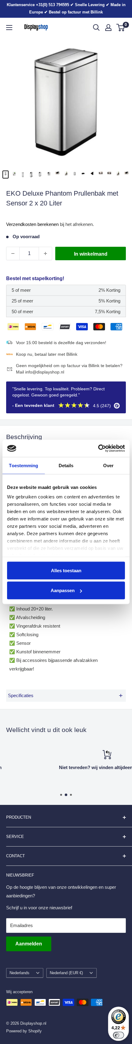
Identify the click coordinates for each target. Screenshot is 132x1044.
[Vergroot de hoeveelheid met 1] (45, 253)
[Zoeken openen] (96, 27)
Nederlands (19, 973)
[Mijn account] (108, 27)
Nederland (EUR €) (66, 973)
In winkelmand (90, 254)
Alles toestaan (66, 570)
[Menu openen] (9, 27)
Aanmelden (28, 943)
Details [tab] (66, 465)
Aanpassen (63, 590)
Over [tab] (108, 465)
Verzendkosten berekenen (32, 224)
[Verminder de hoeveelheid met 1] (12, 253)
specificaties (65, 695)
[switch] (118, 1035)
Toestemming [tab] (23, 465)
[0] (121, 27)
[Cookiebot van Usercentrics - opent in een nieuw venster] (98, 449)
